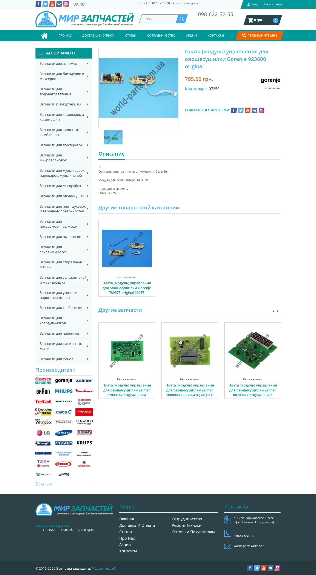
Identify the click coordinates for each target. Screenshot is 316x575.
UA (75, 4)
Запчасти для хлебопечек (61, 307)
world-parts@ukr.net (249, 546)
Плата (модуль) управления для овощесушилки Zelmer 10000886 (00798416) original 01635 (190, 392)
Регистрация (273, 4)
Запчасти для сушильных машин (61, 346)
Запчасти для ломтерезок (61, 145)
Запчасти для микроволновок (53, 157)
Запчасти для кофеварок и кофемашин (62, 117)
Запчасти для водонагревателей (55, 91)
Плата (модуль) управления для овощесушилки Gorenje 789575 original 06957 (127, 288)
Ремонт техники (186, 525)
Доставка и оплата (98, 35)
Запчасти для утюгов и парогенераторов (58, 295)
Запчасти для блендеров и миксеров (62, 76)
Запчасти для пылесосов (60, 236)
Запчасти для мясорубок (60, 185)
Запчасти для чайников (59, 333)
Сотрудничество (161, 35)
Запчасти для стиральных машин (61, 264)
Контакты (216, 35)
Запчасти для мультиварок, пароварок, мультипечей (62, 173)
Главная (126, 518)
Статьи (131, 35)
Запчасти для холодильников (53, 320)
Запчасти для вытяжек (58, 63)
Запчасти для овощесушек (62, 196)
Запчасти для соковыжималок (53, 249)
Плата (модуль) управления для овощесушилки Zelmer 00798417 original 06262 (253, 390)
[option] (126, 263)
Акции (191, 35)
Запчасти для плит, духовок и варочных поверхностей (63, 209)
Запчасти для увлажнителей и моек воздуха (63, 280)
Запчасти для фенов (56, 359)
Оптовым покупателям (193, 531)
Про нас (65, 35)
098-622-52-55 (215, 14)
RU (82, 4)
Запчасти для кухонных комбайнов (59, 132)
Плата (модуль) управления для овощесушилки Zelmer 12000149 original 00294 (127, 390)
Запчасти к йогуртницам (60, 104)
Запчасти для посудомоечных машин (60, 224)
